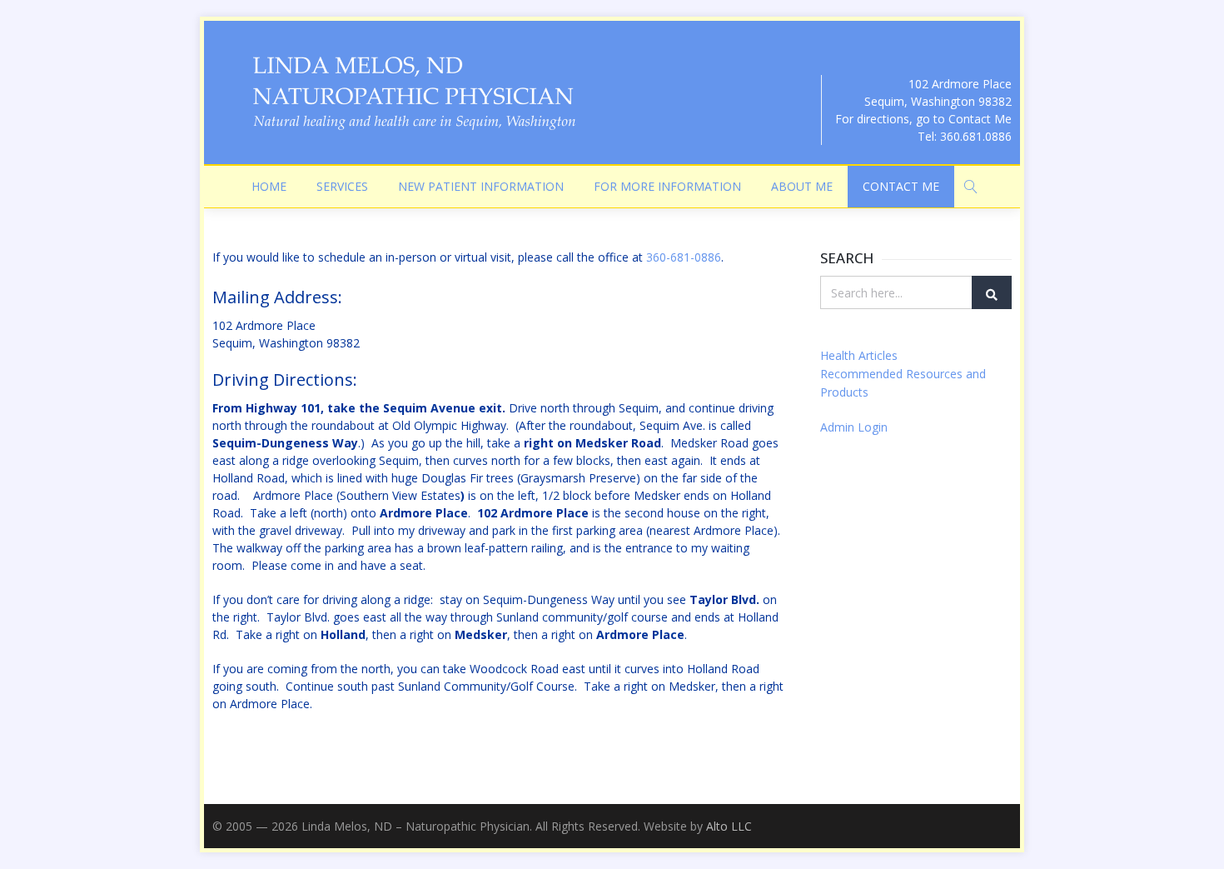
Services (342, 186)
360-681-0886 (683, 257)
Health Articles (859, 355)
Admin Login (854, 427)
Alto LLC (729, 826)
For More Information (667, 186)
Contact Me (901, 186)
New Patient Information (481, 186)
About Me (802, 186)
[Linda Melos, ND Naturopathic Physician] (412, 92)
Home (268, 186)
